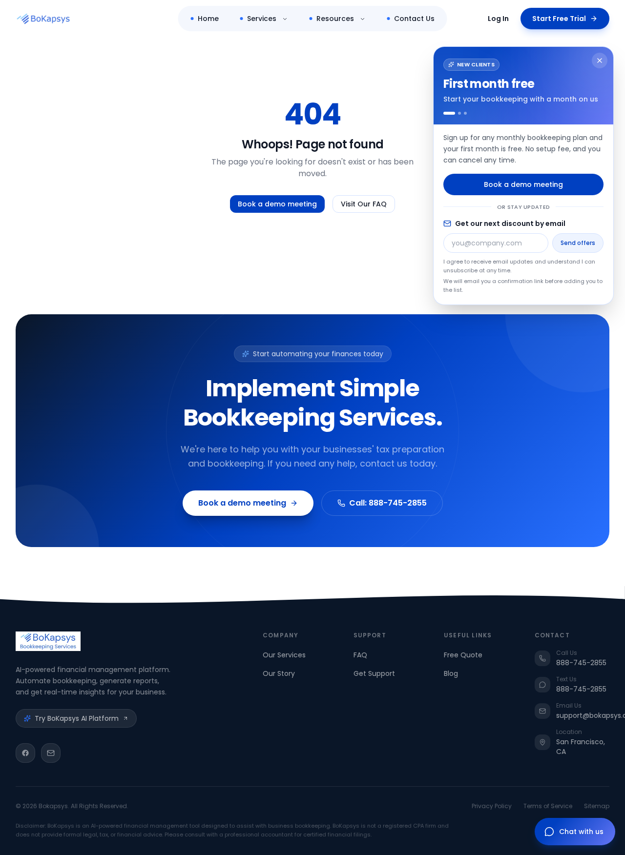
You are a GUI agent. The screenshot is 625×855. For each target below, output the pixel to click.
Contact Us (414, 18)
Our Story (279, 673)
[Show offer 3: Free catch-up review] (465, 113)
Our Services (284, 655)
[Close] (599, 60)
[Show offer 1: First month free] (449, 113)
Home (208, 18)
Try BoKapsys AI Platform (77, 718)
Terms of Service (547, 806)
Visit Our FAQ (364, 204)
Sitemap (596, 806)
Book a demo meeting (277, 204)
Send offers (578, 243)
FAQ (360, 655)
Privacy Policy (492, 806)
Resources (335, 18)
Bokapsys (53, 806)
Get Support (374, 673)
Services (261, 18)
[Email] (51, 753)
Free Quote (463, 655)
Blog (451, 673)
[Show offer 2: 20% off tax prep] (459, 113)
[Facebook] (25, 753)
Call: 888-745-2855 (388, 503)
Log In (498, 18)
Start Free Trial (559, 18)
